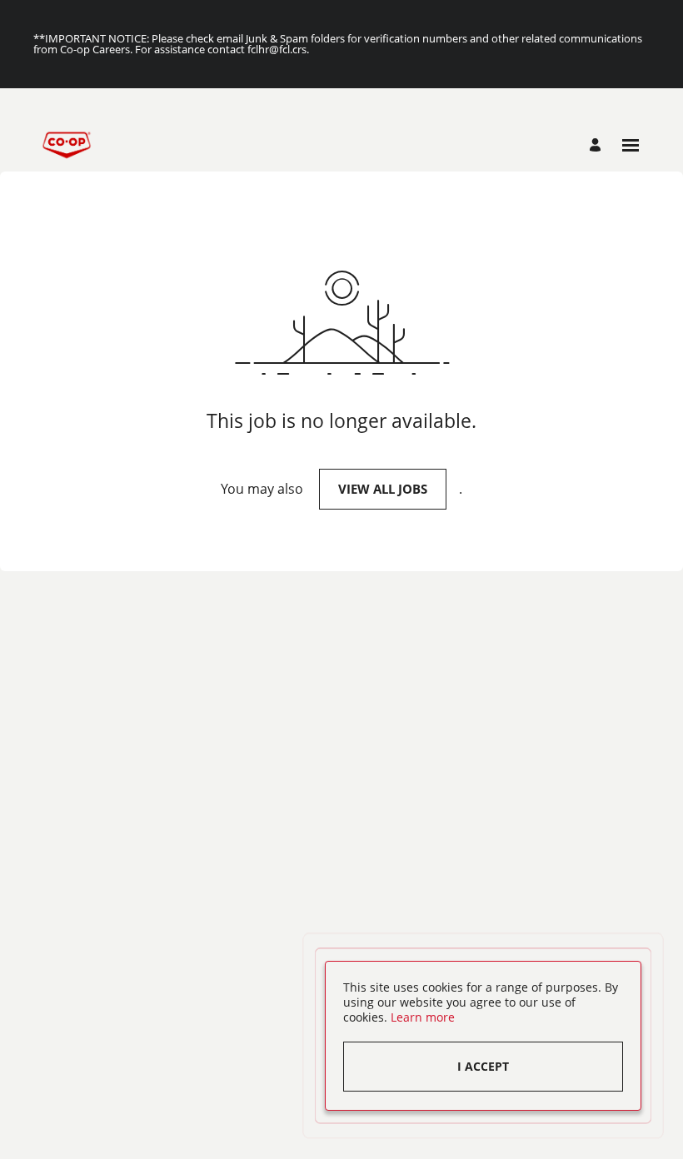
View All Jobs (382, 488)
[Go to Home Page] (66, 145)
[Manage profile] (598, 145)
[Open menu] (630, 145)
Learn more (423, 1017)
